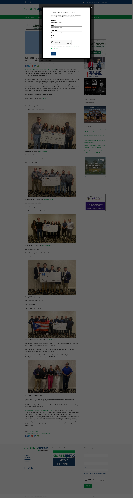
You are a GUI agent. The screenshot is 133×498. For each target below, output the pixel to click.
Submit (53, 53)
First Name (54, 20)
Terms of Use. (54, 48)
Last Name (53, 25)
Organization (54, 30)
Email (52, 35)
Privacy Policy (73, 46)
